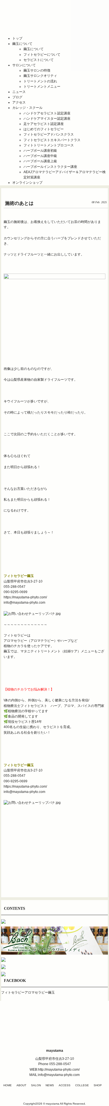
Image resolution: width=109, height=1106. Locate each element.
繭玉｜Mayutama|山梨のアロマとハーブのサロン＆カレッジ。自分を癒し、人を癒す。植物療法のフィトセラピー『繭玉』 (54, 22)
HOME (7, 1085)
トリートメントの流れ (40, 81)
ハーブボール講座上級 (40, 161)
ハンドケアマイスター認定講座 (46, 119)
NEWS (50, 1085)
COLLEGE (82, 1085)
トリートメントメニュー (41, 87)
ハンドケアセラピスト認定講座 (46, 113)
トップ (17, 38)
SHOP (98, 1085)
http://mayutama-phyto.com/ (59, 1069)
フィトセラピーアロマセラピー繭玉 (28, 992)
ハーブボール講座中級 (40, 156)
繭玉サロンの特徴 (36, 70)
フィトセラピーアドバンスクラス (48, 134)
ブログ (17, 97)
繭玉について (22, 44)
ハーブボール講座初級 (40, 151)
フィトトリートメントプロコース (48, 145)
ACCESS (64, 1085)
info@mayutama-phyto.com (24, 602)
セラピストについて (38, 60)
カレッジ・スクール (27, 108)
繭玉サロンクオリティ (40, 76)
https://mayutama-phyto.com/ (25, 597)
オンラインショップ (27, 183)
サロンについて (24, 65)
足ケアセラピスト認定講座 (43, 124)
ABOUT (21, 1085)
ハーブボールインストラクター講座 (50, 167)
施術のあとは (19, 203)
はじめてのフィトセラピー (43, 129)
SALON (36, 1085)
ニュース (19, 92)
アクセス (19, 102)
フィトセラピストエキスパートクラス (51, 140)
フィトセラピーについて (41, 54)
